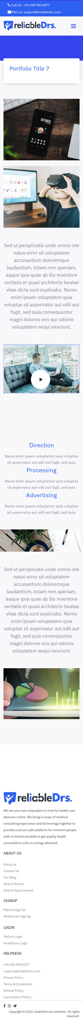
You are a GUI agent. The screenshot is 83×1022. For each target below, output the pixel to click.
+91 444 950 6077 (16, 965)
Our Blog (9, 877)
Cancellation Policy (17, 997)
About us (9, 864)
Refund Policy (13, 990)
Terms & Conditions (17, 984)
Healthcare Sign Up (17, 916)
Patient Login (12, 937)
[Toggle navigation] (73, 26)
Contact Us (11, 871)
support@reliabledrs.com (21, 971)
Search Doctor (13, 884)
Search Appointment (18, 890)
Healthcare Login (15, 943)
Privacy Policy (13, 977)
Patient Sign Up (14, 910)
